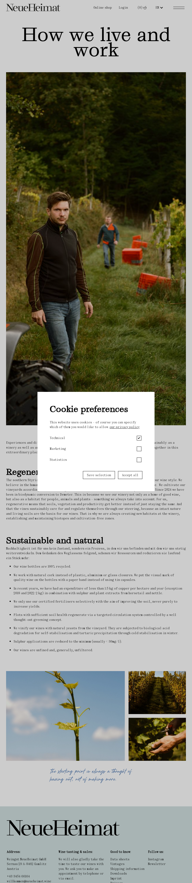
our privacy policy (125, 427)
